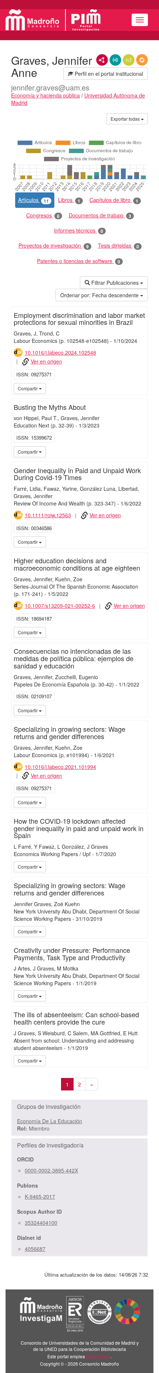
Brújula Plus (98, 1356)
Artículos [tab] (33, 200)
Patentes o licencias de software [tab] (78, 261)
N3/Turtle (129, 60)
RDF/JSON (142, 60)
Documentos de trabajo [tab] (100, 215)
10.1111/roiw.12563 (48, 515)
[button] (79, 1107)
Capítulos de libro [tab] (113, 200)
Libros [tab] (69, 200)
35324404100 (41, 1222)
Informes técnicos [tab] (78, 230)
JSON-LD (115, 60)
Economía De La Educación (49, 1121)
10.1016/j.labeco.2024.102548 (60, 352)
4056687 (35, 1248)
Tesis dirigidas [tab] (118, 245)
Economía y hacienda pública (45, 95)
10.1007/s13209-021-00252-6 (60, 605)
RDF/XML (102, 60)
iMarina (140, 388)
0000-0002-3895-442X (51, 1170)
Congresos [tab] (43, 215)
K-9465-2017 (40, 1196)
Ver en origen (46, 361)
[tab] (79, 1107)
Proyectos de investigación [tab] (53, 245)
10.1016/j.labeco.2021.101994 (60, 766)
